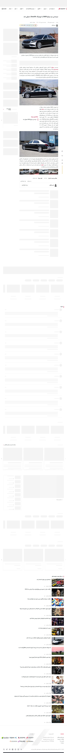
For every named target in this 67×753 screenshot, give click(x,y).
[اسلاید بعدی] (1, 120)
